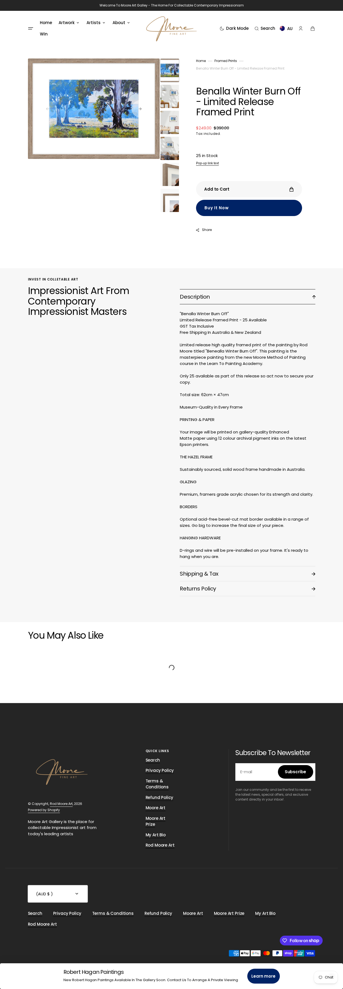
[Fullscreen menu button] (31, 28)
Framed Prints (225, 60)
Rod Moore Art (61, 803)
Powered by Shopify (44, 810)
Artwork (67, 22)
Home (201, 60)
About (119, 22)
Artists (93, 22)
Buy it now (216, 208)
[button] (265, 28)
